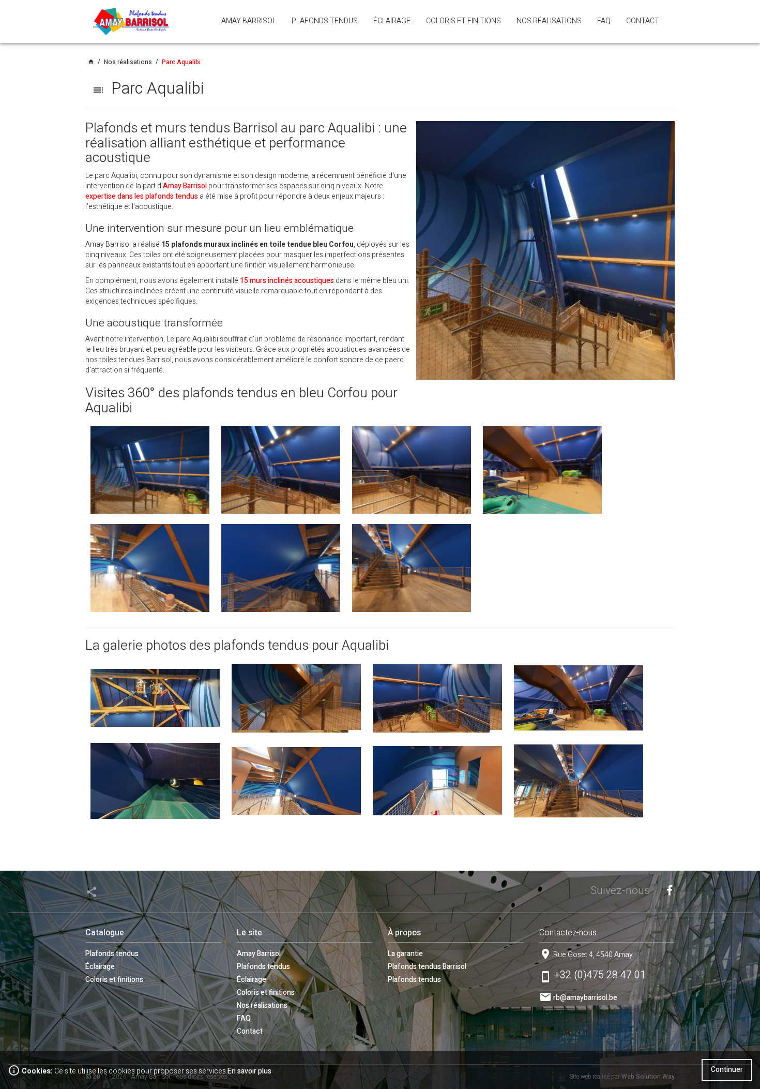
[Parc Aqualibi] (545, 250)
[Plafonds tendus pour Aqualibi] (155, 697)
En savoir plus (249, 1071)
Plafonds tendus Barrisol (427, 966)
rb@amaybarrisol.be (585, 997)
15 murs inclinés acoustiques (287, 280)
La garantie (405, 953)
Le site (249, 933)
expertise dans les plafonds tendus (141, 196)
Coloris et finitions (114, 979)
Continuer (727, 1069)
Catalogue (104, 933)
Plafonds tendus (112, 953)
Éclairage (100, 966)
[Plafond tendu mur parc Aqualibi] (150, 469)
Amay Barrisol (185, 186)
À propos (404, 933)
